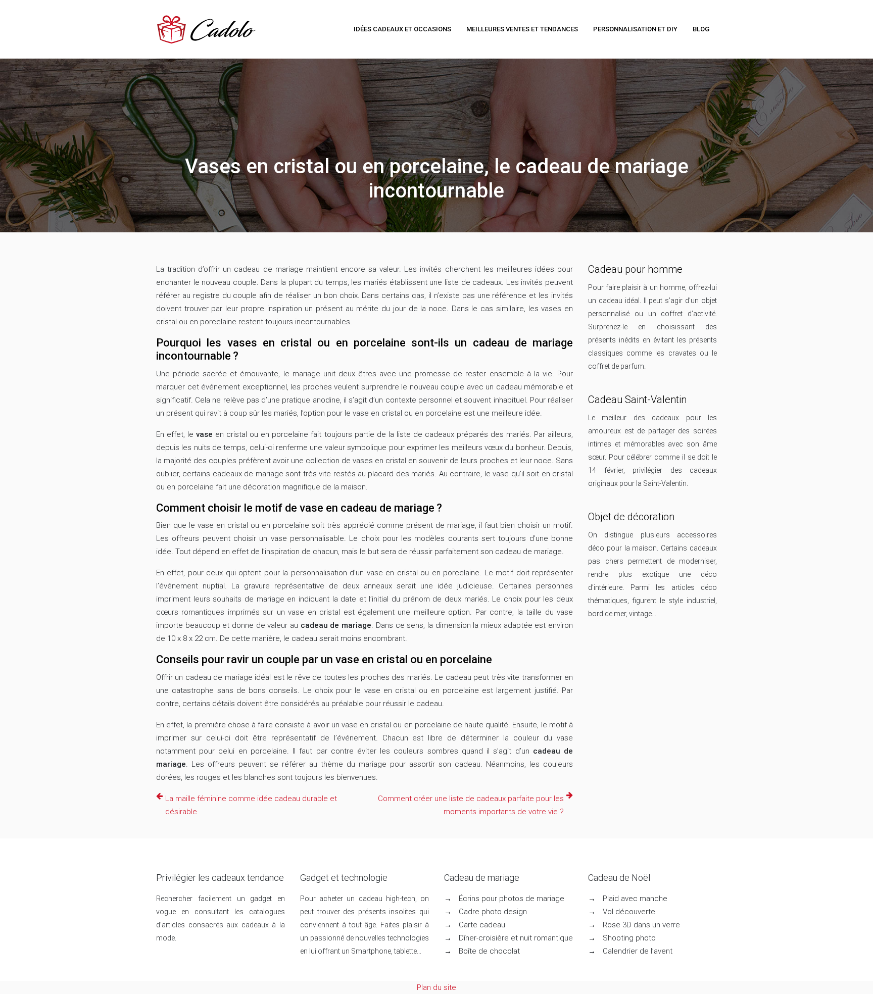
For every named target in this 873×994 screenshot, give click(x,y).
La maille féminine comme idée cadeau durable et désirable (251, 805)
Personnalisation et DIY (635, 29)
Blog (701, 29)
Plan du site (436, 987)
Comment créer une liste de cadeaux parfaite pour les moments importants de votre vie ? (471, 805)
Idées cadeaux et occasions (402, 29)
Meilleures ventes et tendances (522, 29)
